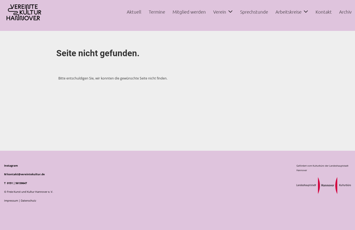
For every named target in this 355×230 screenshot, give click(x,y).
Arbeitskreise (288, 11)
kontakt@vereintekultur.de (26, 174)
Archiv (345, 11)
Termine (157, 11)
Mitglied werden (189, 11)
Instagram (11, 165)
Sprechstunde (254, 11)
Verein (219, 11)
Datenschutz (28, 200)
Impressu (10, 200)
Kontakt (324, 11)
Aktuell (134, 11)
